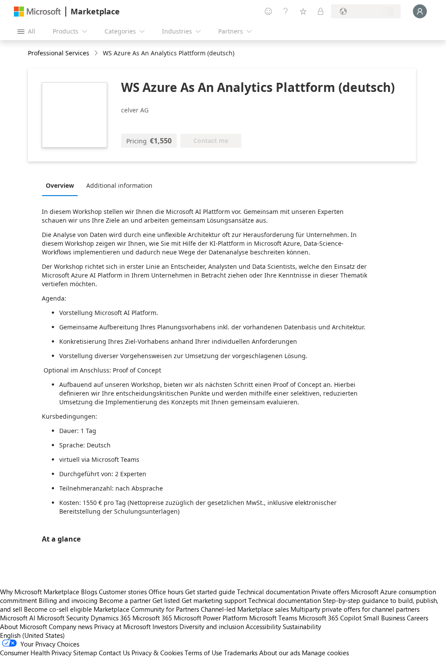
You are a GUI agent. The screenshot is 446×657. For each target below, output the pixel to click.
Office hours (166, 591)
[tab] (62, 185)
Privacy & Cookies (157, 652)
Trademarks (240, 652)
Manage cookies (325, 652)
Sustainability (302, 626)
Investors (165, 626)
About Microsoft (23, 626)
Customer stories (123, 591)
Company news (70, 626)
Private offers (330, 591)
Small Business (384, 617)
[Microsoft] (37, 12)
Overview (60, 185)
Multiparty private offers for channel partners (355, 609)
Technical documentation (273, 591)
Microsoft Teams (273, 617)
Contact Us (114, 652)
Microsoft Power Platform (210, 617)
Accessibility (263, 626)
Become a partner (125, 600)
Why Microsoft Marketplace (39, 591)
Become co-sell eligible (58, 609)
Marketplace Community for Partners (146, 609)
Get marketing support (214, 600)
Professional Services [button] (58, 53)
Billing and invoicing (68, 600)
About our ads (279, 652)
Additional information (119, 185)
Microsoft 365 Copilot (330, 617)
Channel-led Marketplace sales (245, 609)
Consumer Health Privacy (35, 652)
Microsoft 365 (152, 617)
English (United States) (32, 635)
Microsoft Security (63, 617)
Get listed (166, 600)
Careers (417, 617)
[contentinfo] (97, 53)
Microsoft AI (17, 617)
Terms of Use (203, 652)
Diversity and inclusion (211, 626)
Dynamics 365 (111, 617)
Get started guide (210, 591)
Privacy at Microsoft (122, 626)
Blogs (89, 591)
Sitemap (85, 652)
